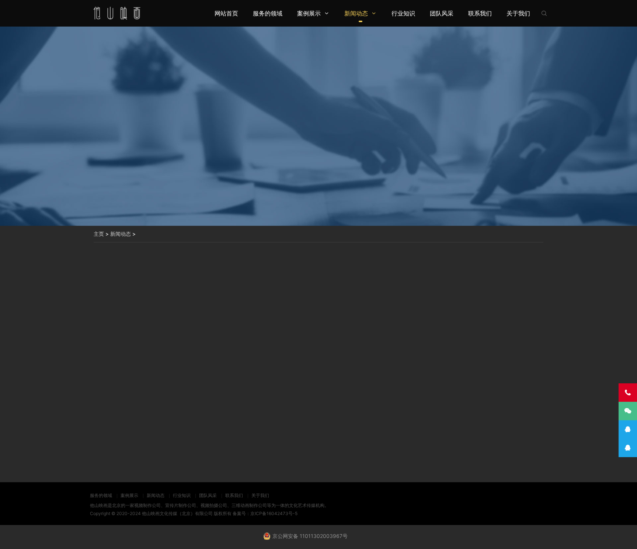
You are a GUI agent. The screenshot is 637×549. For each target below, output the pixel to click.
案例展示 (309, 13)
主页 (99, 234)
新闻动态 (356, 13)
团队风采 (441, 13)
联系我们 (480, 13)
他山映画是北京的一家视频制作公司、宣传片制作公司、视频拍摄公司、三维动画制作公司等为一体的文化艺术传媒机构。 (209, 505)
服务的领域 (267, 13)
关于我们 (518, 13)
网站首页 (226, 13)
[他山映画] (116, 13)
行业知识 (403, 13)
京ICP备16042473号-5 (273, 513)
